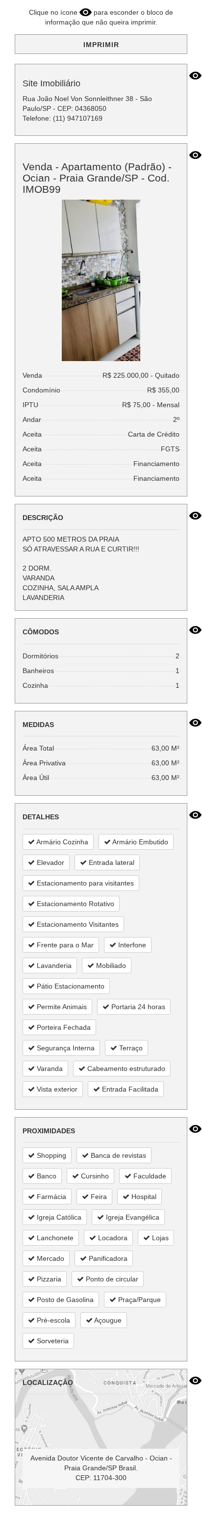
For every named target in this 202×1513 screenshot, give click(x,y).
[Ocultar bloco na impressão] (195, 75)
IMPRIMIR (101, 45)
